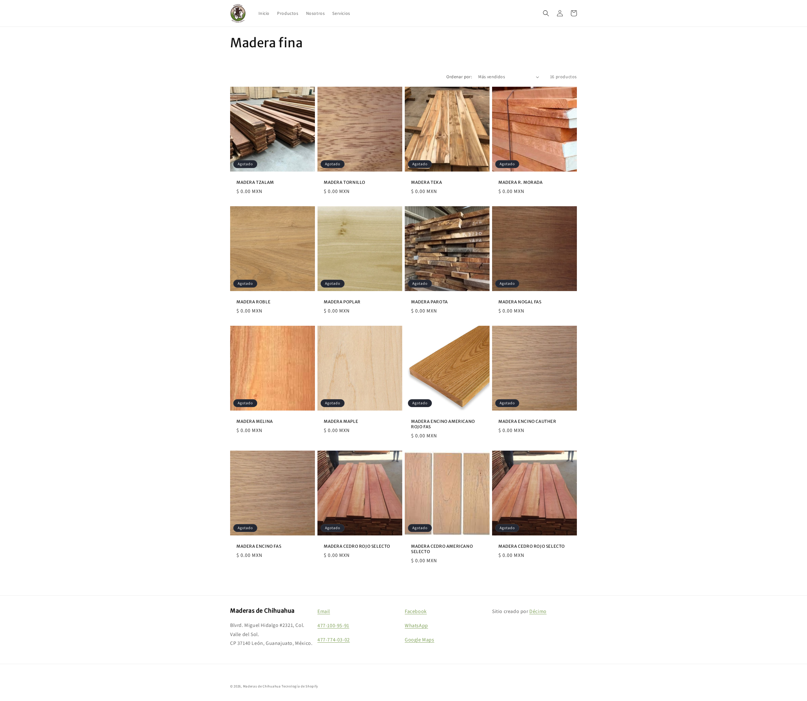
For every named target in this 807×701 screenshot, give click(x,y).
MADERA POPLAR (342, 302)
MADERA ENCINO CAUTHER (527, 421)
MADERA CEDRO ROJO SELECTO (357, 546)
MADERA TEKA (426, 182)
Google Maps (419, 639)
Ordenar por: (459, 76)
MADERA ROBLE (253, 302)
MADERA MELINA (254, 421)
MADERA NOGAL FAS (520, 302)
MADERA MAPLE (341, 421)
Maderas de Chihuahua (262, 686)
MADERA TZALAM (255, 182)
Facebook (416, 611)
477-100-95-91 (333, 625)
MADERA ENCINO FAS (258, 546)
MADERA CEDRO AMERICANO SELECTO (442, 549)
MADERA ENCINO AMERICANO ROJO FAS (443, 424)
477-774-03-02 (333, 639)
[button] (546, 13)
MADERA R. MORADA (520, 182)
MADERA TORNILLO (344, 182)
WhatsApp (416, 625)
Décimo (538, 611)
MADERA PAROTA (429, 302)
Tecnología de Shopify (300, 686)
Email (323, 611)
